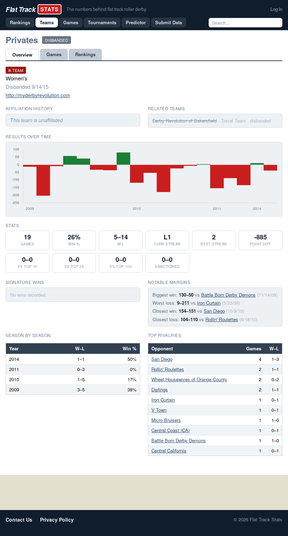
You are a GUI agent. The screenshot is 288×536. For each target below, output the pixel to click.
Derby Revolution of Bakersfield (184, 120)
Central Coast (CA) (170, 430)
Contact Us (19, 519)
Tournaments (102, 22)
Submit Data (168, 22)
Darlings (159, 389)
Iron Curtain (209, 302)
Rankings (20, 22)
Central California (168, 450)
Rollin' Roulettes (221, 319)
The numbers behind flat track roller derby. (106, 9)
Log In (276, 9)
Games (70, 22)
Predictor (136, 22)
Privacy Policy (57, 519)
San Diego (214, 310)
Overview (22, 54)
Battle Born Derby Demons (228, 294)
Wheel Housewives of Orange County (189, 379)
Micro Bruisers (166, 420)
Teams (47, 22)
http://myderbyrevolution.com (38, 95)
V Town (158, 409)
